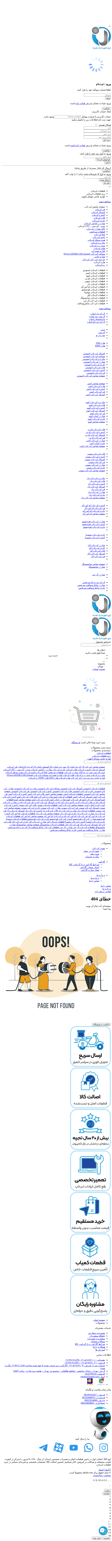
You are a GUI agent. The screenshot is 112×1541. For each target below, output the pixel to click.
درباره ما (101, 875)
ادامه (108, 163)
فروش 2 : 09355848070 (93, 1397)
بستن (107, 1490)
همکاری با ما (99, 1347)
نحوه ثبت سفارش (96, 1333)
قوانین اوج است (77, 145)
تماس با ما (94, 881)
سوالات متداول (98, 1341)
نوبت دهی (94, 854)
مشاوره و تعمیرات (96, 1338)
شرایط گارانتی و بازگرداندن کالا (84, 864)
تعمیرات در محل (91, 851)
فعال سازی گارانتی (90, 870)
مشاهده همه (105, 201)
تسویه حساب (98, 669)
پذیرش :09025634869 (94, 1400)
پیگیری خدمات (92, 856)
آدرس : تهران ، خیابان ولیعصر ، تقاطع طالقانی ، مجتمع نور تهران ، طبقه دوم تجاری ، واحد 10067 (59, 1371)
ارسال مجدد (105, 180)
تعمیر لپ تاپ (98, 848)
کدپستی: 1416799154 (95, 1374)
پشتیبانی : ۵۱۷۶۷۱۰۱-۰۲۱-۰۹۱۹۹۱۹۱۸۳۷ (85, 1360)
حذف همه (97, 1538)
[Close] (109, 26)
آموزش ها (100, 1350)
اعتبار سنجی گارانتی (89, 867)
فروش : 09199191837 (94, 1394)
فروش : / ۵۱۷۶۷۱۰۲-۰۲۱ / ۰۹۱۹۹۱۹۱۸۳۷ (84, 1363)
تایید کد (107, 183)
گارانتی (101, 862)
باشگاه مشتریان (97, 1336)
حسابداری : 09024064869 (93, 1403)
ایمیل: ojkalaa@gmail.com (92, 1376)
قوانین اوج (80, 103)
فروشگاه (75, 742)
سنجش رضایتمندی (102, 1475)
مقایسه (107, 1538)
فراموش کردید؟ (103, 159)
